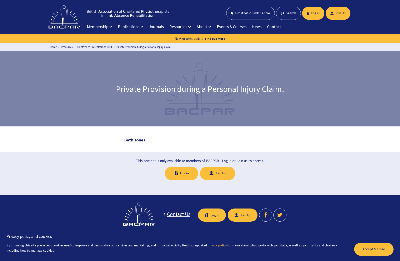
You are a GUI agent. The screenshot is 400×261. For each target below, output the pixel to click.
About (202, 26)
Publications (128, 26)
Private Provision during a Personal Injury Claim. (143, 47)
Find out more (215, 39)
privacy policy (217, 245)
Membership (97, 26)
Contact (274, 26)
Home (53, 47)
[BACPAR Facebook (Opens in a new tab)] (265, 215)
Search (290, 13)
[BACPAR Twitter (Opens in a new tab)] (279, 215)
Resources (178, 26)
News (256, 26)
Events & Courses (231, 26)
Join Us (340, 13)
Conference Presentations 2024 (94, 47)
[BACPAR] (64, 17)
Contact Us (178, 214)
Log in (315, 13)
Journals (156, 26)
